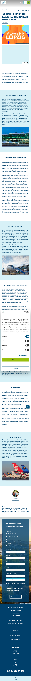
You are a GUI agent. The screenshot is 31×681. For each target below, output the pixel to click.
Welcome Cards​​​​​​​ (15, 653)
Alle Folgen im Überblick (15, 626)
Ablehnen (15, 368)
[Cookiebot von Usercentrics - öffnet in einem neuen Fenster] (23, 312)
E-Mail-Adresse (11, 573)
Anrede (7, 567)
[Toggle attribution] (27, 63)
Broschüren (15, 651)
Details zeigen (23, 355)
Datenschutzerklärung (18, 583)
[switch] (27, 341)
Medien (15, 664)
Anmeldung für (9, 531)
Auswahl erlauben (15, 364)
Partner (15, 662)
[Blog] (20, 2)
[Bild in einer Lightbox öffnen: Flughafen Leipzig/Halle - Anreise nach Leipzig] (15, 137)
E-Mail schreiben (15, 640)
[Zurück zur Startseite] (3, 2)
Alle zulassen (15, 359)
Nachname (8, 549)
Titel (7, 561)
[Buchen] (28, 2)
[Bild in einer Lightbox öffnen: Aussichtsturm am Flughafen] (15, 265)
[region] (15, 54)
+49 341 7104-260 (15, 639)
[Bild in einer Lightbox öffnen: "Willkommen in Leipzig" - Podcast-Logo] (15, 35)
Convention (15, 665)
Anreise (15, 650)
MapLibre (24, 62)
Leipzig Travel (4, 9)
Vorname (8, 555)
